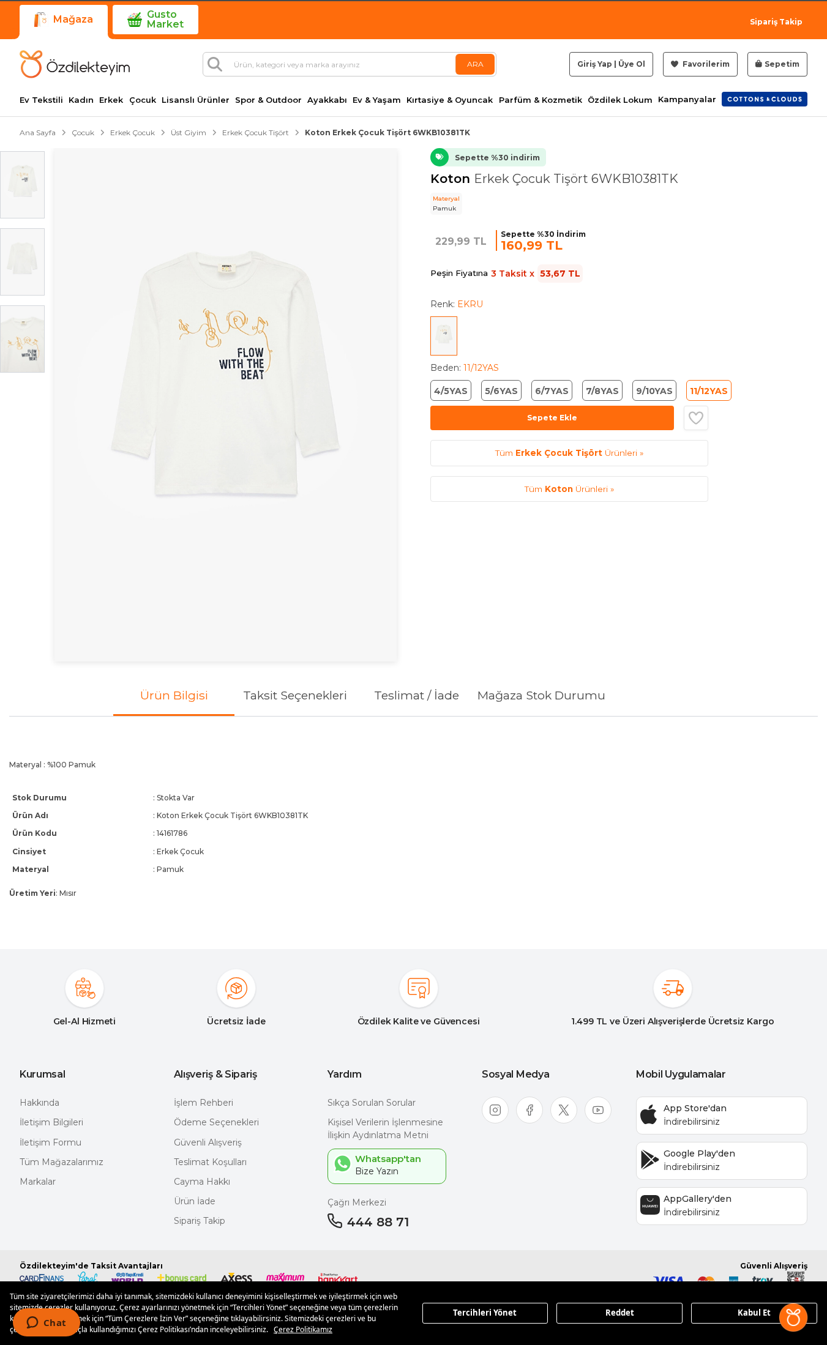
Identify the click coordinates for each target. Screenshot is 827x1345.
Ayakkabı (327, 100)
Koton (452, 178)
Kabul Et (754, 1312)
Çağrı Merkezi (356, 1202)
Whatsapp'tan (388, 1158)
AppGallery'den (698, 1198)
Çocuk (142, 100)
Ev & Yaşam (377, 100)
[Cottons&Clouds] (764, 99)
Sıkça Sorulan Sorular (371, 1102)
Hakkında (39, 1102)
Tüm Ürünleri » (569, 453)
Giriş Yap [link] (594, 64)
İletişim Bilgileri (51, 1122)
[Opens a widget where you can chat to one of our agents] (46, 1323)
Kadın (81, 100)
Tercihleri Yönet (485, 1312)
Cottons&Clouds (764, 97)
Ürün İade (194, 1201)
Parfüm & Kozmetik (540, 100)
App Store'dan (695, 1108)
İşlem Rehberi (203, 1102)
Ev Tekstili (41, 100)
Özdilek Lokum (620, 100)
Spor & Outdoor (268, 100)
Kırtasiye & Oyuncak (449, 100)
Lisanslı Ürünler (196, 100)
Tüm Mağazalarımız (61, 1162)
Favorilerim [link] (705, 64)
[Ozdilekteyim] (75, 64)
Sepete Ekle (552, 417)
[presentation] (413, 823)
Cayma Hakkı (202, 1181)
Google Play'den (699, 1153)
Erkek (111, 100)
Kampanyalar (687, 99)
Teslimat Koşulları (210, 1162)
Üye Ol (631, 64)
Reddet (619, 1312)
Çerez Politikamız (303, 1329)
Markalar (38, 1181)
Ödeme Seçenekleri (216, 1122)
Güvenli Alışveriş (208, 1142)
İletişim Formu (50, 1142)
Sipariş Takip (776, 21)
